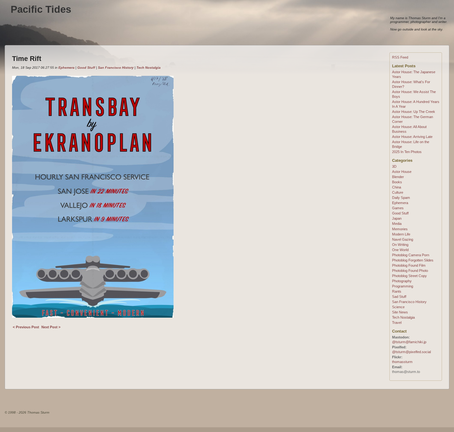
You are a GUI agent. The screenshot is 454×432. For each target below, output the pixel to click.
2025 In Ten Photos (407, 152)
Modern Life (401, 234)
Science (398, 307)
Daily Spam (401, 198)
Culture (397, 192)
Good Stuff (86, 67)
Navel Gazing (402, 239)
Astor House (401, 172)
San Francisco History (116, 67)
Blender (398, 177)
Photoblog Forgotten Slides (412, 260)
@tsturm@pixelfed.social (411, 352)
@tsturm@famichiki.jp (409, 342)
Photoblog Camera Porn (410, 255)
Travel (397, 323)
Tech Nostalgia (148, 67)
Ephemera (66, 67)
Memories (400, 229)
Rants (396, 291)
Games (398, 208)
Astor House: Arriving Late (412, 137)
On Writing (400, 245)
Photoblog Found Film (409, 265)
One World (400, 250)
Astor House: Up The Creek (413, 112)
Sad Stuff (399, 297)
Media (397, 224)
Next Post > (51, 327)
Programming (402, 286)
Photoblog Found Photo (410, 271)
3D (394, 166)
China (396, 187)
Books (397, 182)
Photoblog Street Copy (409, 276)
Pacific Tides (41, 9)
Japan (397, 218)
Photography (402, 281)
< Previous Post (26, 327)
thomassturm (402, 362)
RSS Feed (400, 57)
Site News (400, 312)
